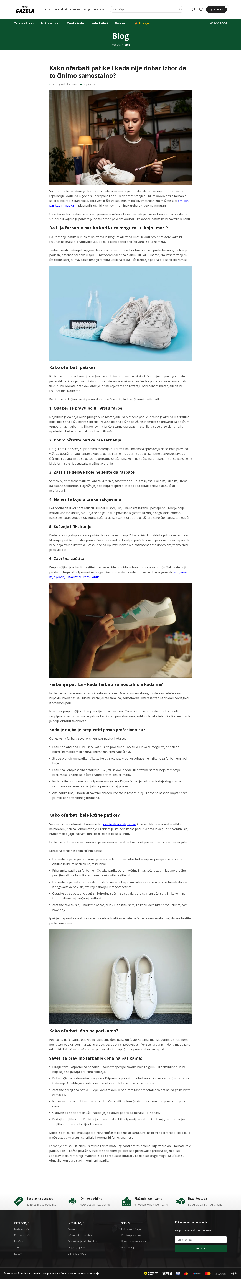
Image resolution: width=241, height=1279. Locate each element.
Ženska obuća (22, 1235)
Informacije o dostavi (80, 1235)
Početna (115, 44)
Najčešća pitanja (77, 1247)
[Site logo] (25, 9)
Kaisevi (18, 1253)
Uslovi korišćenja (131, 1229)
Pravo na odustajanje (133, 1241)
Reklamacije (128, 1247)
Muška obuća (22, 1229)
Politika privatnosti (132, 1235)
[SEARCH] (180, 9)
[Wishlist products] (200, 9)
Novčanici (19, 1241)
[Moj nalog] (193, 9)
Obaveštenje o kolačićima (83, 1241)
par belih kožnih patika (119, 824)
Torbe (17, 1247)
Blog (128, 44)
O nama (72, 1229)
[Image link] (151, 1273)
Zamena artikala (77, 1253)
